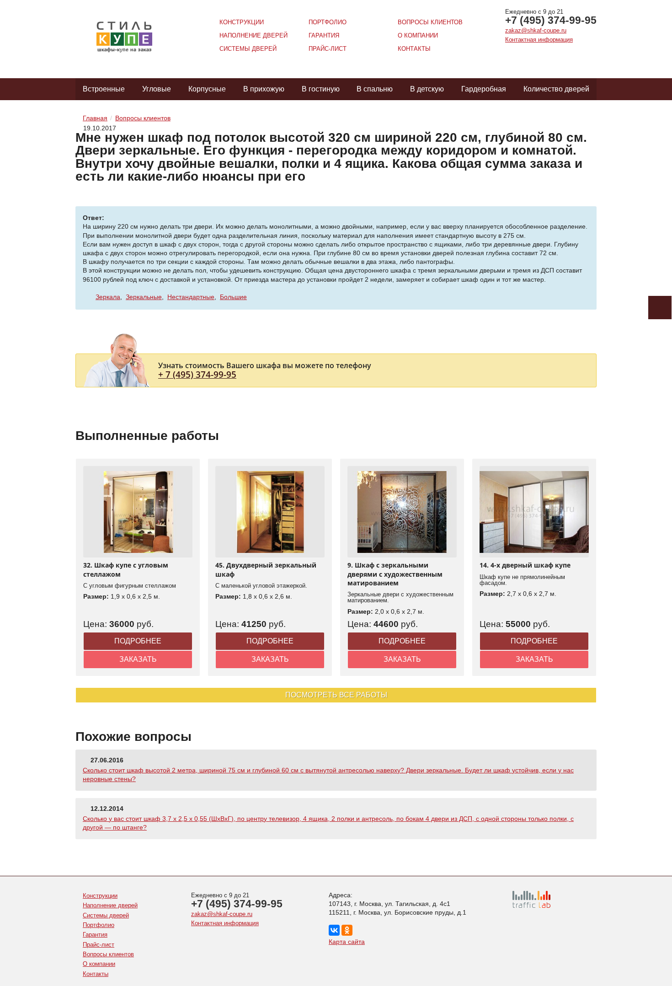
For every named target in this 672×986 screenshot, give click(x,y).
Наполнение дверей (253, 35)
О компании (418, 35)
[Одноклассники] (346, 930)
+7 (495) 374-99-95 (551, 20)
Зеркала (108, 297)
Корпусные (207, 89)
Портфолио (328, 22)
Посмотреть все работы (336, 695)
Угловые (156, 89)
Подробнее (137, 641)
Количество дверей (556, 89)
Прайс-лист (328, 48)
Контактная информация (539, 39)
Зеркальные (144, 297)
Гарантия (324, 35)
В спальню (375, 89)
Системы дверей (248, 48)
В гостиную (321, 89)
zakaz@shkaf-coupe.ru (535, 30)
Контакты (414, 48)
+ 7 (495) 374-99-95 (197, 374)
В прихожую (263, 89)
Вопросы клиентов (430, 22)
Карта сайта (347, 941)
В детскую (427, 89)
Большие (233, 297)
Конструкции (241, 22)
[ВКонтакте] (334, 930)
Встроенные (104, 89)
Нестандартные (190, 297)
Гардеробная (483, 89)
